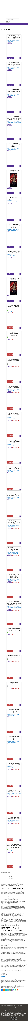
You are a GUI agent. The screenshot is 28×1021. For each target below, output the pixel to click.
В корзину (11, 58)
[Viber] (12, 990)
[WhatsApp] (10, 990)
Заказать (11, 327)
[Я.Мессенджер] (6, 990)
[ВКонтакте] (2, 990)
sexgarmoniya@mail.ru (17, 996)
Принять (14, 1017)
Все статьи (3, 976)
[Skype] (13, 990)
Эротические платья (5, 977)
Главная (3, 32)
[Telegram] (8, 990)
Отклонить (14, 1019)
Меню (2, 24)
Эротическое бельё (10, 32)
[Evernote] (15, 990)
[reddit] (17, 990)
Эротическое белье (5, 983)
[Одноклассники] (4, 990)
